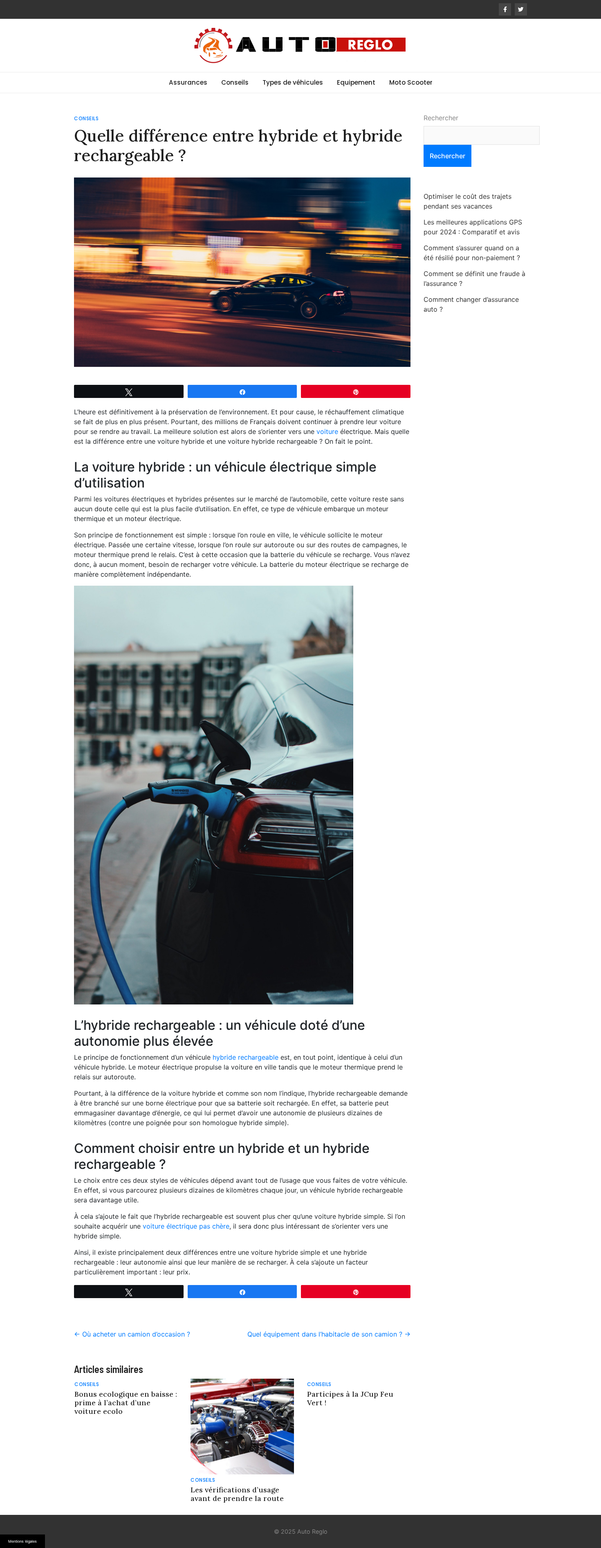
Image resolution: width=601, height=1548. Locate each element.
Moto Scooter (411, 82)
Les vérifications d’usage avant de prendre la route (237, 1494)
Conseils (235, 82)
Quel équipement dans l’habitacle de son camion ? (328, 1334)
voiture (327, 431)
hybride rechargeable (245, 1057)
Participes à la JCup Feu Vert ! (350, 1398)
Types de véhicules (292, 82)
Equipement (356, 82)
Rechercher (441, 118)
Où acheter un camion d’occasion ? (132, 1334)
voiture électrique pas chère (186, 1226)
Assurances (188, 82)
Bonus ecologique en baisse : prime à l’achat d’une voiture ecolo (125, 1402)
